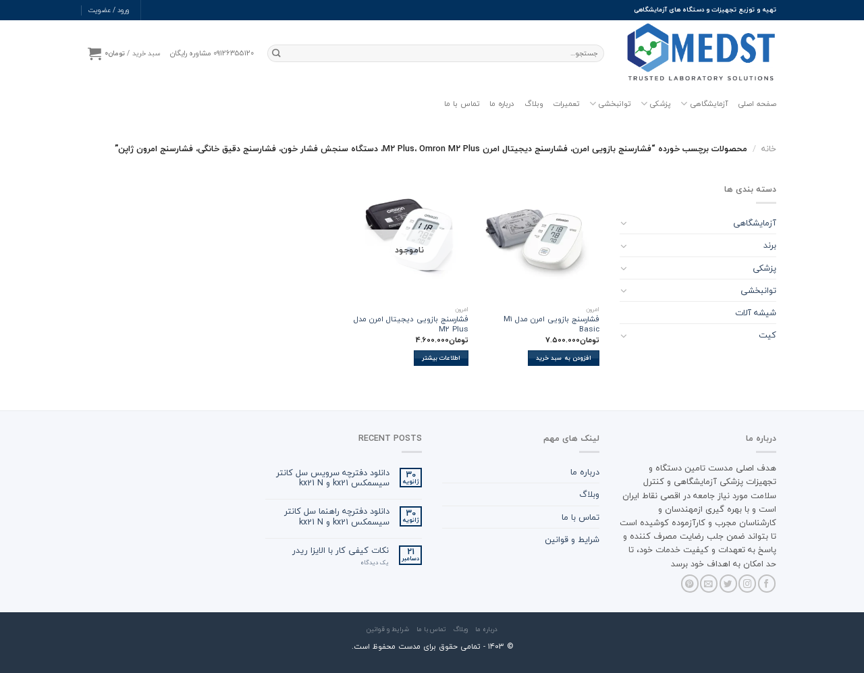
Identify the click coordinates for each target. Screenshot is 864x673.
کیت (767, 334)
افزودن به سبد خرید (563, 357)
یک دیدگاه (374, 563)
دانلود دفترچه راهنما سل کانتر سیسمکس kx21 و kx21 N (336, 516)
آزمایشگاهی (709, 103)
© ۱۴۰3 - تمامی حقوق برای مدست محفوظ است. (432, 646)
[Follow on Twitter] (728, 583)
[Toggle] (624, 223)
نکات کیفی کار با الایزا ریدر (340, 550)
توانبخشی (614, 103)
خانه (768, 148)
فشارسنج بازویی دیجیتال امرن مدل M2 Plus (411, 325)
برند (769, 245)
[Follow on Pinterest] (690, 583)
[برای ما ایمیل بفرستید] (709, 583)
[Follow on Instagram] (747, 583)
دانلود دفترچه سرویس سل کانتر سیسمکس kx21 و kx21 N (332, 478)
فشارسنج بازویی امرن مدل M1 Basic (551, 325)
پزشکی (660, 103)
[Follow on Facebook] (767, 583)
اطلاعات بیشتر (441, 357)
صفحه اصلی (757, 103)
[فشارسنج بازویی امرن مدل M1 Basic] (540, 241)
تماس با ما (462, 103)
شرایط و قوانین (572, 539)
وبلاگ (533, 103)
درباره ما (501, 103)
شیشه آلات (755, 312)
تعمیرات (566, 103)
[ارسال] (276, 53)
